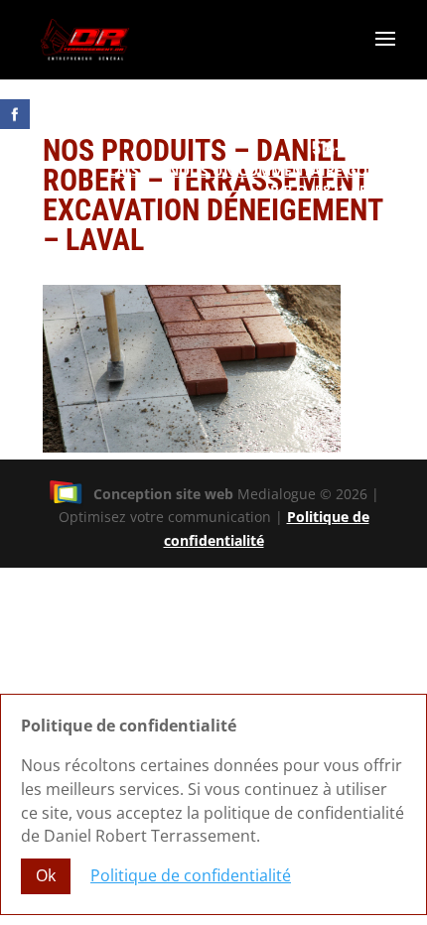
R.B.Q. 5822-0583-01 (337, 190)
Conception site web (163, 493)
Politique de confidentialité (190, 875)
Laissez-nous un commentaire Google (256, 170)
